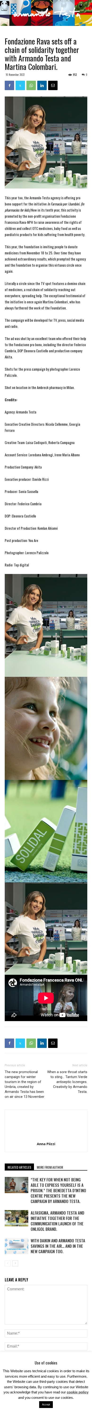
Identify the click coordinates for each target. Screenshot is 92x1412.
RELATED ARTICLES (19, 1167)
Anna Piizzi (46, 1143)
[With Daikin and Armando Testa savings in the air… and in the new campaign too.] (16, 1246)
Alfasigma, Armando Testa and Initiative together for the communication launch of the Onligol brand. (57, 1221)
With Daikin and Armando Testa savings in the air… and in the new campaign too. (58, 1246)
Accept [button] (46, 1404)
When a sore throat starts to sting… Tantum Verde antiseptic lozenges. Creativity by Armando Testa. (67, 1082)
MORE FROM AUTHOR (50, 1167)
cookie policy (77, 1392)
